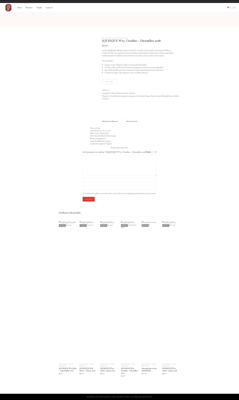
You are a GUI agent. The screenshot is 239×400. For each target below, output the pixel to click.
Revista (125, 93)
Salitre (176, 96)
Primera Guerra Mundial (159, 96)
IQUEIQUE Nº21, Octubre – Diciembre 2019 (129, 370)
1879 (111, 96)
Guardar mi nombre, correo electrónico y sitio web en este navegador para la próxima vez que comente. (120, 193)
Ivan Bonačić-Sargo (143, 96)
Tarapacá (105, 99)
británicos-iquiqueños (121, 96)
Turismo (132, 93)
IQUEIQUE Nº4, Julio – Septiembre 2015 (67, 369)
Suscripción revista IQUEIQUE (149, 369)
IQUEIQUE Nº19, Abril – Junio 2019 (107, 369)
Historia (119, 93)
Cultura (113, 93)
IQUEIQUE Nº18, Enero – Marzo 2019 (87, 369)
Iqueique (132, 96)
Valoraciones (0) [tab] (131, 121)
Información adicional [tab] (110, 121)
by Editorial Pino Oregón (115, 38)
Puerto (171, 96)
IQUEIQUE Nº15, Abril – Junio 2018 (169, 369)
